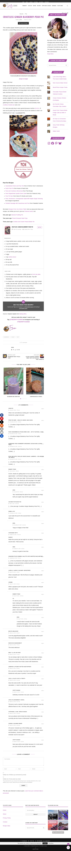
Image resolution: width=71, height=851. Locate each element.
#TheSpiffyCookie (23, 308)
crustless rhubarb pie (8, 105)
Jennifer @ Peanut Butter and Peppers (19, 666)
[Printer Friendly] (1, 429)
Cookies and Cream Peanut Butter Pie (23, 221)
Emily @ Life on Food (14, 652)
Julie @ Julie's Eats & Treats (16, 678)
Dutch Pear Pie (9, 188)
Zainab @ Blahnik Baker (15, 723)
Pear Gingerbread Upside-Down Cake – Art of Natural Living (25, 431)
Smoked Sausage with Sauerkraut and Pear (17, 203)
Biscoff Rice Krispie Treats (60, 87)
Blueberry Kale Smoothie (13, 396)
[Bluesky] (60, 143)
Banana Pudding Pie (17, 215)
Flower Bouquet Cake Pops (19, 218)
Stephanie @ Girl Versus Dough (17, 711)
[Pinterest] (67, 13)
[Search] (67, 5)
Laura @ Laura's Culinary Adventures (19, 570)
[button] (5, 383)
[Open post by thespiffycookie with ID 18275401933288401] (53, 825)
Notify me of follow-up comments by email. (14, 774)
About (27, 2)
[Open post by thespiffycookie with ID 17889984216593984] (63, 825)
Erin (21, 19)
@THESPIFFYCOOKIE (16, 319)
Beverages (54, 5)
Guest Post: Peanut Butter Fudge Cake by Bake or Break (60, 113)
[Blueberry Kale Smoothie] (13, 381)
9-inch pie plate (36, 274)
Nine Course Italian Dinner (60, 83)
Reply (42, 408)
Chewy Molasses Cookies (36, 396)
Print (40, 227)
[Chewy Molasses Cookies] (36, 381)
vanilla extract (12, 257)
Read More (50, 54)
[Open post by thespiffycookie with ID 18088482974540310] (53, 815)
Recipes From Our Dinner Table (17, 209)
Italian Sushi (56, 131)
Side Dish (30, 5)
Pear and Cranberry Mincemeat (14, 191)
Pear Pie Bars (9, 196)
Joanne (10, 582)
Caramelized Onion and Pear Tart (14, 186)
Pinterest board (28, 211)
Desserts (39, 5)
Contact (31, 2)
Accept (45, 843)
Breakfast (25, 5)
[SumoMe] (1, 436)
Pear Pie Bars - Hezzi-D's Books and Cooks (20, 420)
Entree (34, 5)
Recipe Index (47, 2)
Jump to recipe (23, 79)
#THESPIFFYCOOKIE (23, 322)
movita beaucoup (13, 631)
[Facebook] (62, 13)
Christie (10, 408)
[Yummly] (1, 425)
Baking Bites (22, 314)
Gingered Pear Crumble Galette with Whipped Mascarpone (25, 556)
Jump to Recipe (24, 23)
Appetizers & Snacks (46, 5)
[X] (1, 422)
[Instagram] (65, 13)
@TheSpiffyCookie (28, 306)
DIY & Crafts (41, 2)
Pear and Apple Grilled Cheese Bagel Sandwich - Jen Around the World (26, 457)
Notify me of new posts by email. (12, 779)
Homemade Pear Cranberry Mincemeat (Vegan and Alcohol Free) (25, 444)
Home (23, 2)
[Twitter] (64, 13)
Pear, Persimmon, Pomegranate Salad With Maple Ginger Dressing (24, 198)
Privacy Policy (7, 818)
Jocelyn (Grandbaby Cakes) (16, 699)
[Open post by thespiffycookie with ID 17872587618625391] (63, 815)
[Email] (1, 432)
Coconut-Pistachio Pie (14, 501)
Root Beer (36, 2)
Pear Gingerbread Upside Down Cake (15, 193)
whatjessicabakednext (15, 643)
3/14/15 (37, 108)
